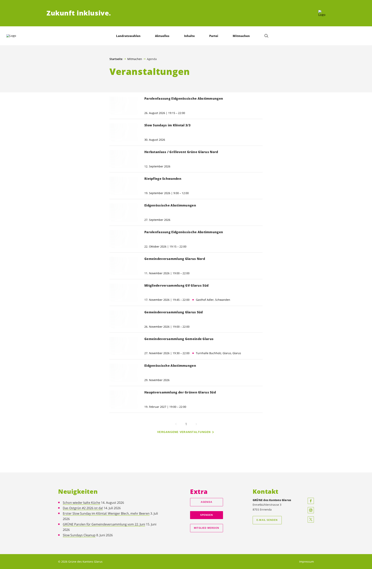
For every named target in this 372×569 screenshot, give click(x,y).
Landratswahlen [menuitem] (128, 36)
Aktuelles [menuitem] (162, 36)
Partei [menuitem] (213, 36)
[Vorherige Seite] (175, 424)
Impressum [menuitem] (306, 561)
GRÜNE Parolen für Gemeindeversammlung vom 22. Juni (104, 524)
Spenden (206, 515)
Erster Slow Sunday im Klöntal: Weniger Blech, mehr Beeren (106, 513)
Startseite (115, 59)
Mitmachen (134, 58)
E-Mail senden (267, 520)
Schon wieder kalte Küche (81, 502)
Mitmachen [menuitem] (241, 36)
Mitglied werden (206, 528)
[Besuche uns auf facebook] (311, 501)
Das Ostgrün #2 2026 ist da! (83, 508)
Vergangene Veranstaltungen (184, 432)
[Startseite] (322, 13)
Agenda (206, 502)
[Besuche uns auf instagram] (311, 510)
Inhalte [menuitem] (189, 36)
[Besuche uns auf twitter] (311, 519)
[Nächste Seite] (196, 424)
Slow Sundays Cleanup (79, 535)
